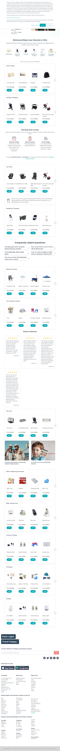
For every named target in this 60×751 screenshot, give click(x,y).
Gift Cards (3, 681)
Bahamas (18, 722)
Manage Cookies (53, 748)
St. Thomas (19, 726)
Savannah (33, 706)
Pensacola (18, 712)
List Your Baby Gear (6, 678)
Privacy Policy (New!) (26, 748)
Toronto (3, 736)
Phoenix (18, 713)
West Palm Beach (35, 711)
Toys (32, 689)
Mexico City (34, 733)
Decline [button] (50, 25)
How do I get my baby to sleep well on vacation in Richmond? (41, 253)
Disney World (4, 712)
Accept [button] (42, 25)
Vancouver (4, 738)
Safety (32, 690)
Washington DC (35, 709)
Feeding (33, 684)
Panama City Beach (21, 710)
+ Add (9, 90)
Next (55, 80)
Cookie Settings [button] (35, 25)
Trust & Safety (4, 679)
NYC (17, 705)
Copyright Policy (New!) (37, 748)
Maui (17, 701)
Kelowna (3, 733)
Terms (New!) (46, 748)
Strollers (33, 681)
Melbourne (4, 723)
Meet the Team (5, 687)
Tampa (33, 708)
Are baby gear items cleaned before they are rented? (14, 248)
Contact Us (4, 690)
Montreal (3, 735)
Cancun (33, 731)
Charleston (4, 705)
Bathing (33, 686)
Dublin (32, 722)
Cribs (32, 679)
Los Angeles (19, 699)
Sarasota (33, 705)
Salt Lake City (34, 699)
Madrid (33, 721)
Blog (17, 684)
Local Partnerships (21, 681)
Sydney (3, 726)
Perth (2, 725)
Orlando (18, 709)
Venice (33, 724)
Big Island (3, 701)
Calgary (3, 731)
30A (2, 698)
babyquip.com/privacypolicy (13, 17)
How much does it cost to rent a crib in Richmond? (42, 248)
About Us (3, 686)
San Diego (33, 700)
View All (33, 712)
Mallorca (33, 725)
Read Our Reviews (6, 689)
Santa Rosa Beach (35, 703)
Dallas (2, 709)
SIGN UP (56, 652)
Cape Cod (3, 704)
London (33, 719)
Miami (17, 702)
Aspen (2, 699)
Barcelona (18, 736)
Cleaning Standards (36, 678)
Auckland (33, 738)
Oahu (17, 707)
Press (17, 682)
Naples (18, 704)
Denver (3, 710)
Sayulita (33, 734)
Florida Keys (19, 698)
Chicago (3, 707)
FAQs (2, 692)
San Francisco (34, 702)
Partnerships (19, 679)
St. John (18, 723)
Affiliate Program (20, 678)
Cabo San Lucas (35, 730)
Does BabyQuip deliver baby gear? (14, 253)
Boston (3, 702)
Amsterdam (19, 735)
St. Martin (18, 725)
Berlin (17, 738)
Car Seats (33, 682)
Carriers (33, 687)
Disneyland (4, 713)
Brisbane (3, 722)
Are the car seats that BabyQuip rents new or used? (16, 258)
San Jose (18, 730)
